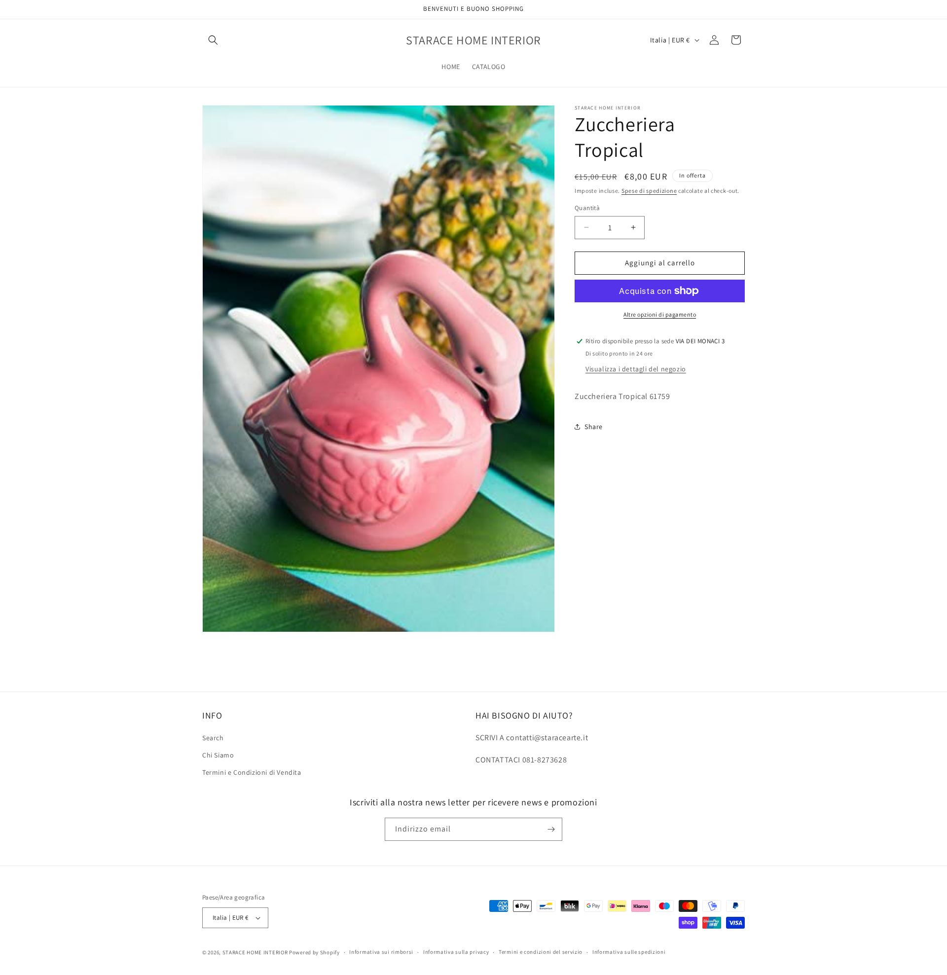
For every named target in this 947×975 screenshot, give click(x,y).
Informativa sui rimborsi (381, 952)
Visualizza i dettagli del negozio (635, 368)
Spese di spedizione (649, 190)
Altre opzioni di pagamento (659, 314)
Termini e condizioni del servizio (541, 952)
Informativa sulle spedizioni (629, 952)
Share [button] (593, 426)
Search (213, 737)
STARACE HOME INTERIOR (255, 952)
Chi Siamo (218, 755)
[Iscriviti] (551, 829)
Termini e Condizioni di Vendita (251, 772)
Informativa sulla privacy (456, 952)
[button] (213, 40)
